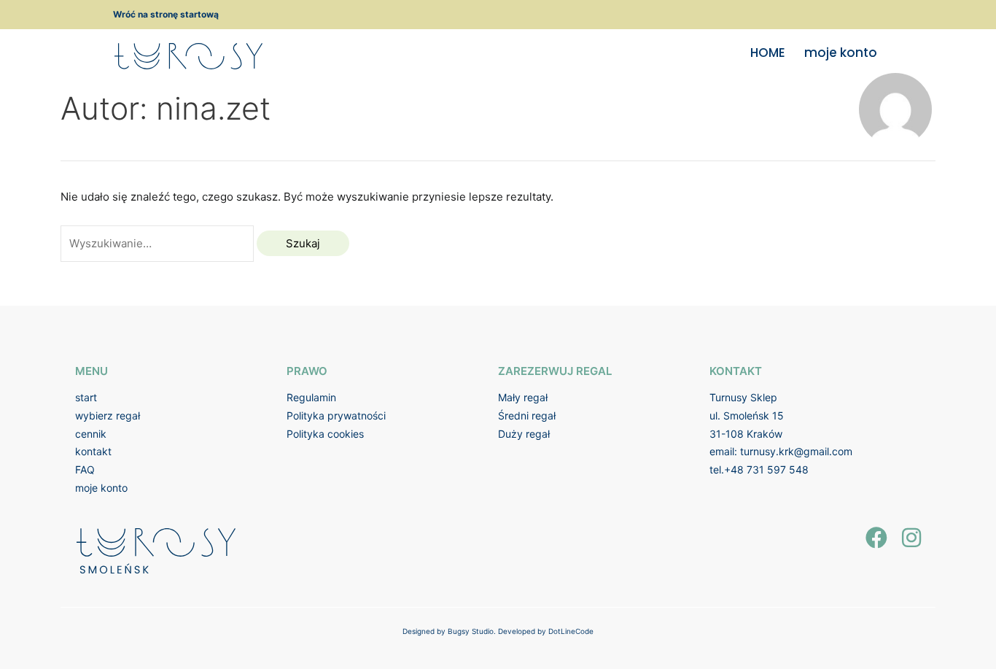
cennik (90, 434)
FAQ (85, 469)
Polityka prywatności (336, 415)
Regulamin (311, 397)
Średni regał (527, 415)
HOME (767, 52)
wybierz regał (107, 415)
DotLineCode (571, 631)
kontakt (93, 451)
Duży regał (524, 434)
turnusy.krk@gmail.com (796, 451)
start (86, 397)
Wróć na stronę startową (166, 14)
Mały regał (523, 397)
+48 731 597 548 (766, 469)
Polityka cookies (325, 434)
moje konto (840, 52)
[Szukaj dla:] (159, 243)
